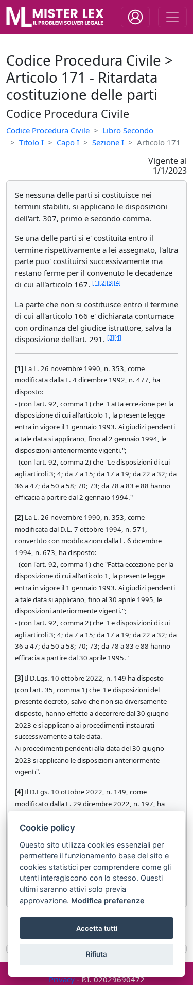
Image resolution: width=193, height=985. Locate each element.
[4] (117, 282)
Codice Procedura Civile (48, 130)
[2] (103, 282)
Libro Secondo (127, 130)
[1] (95, 282)
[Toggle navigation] (135, 17)
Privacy (62, 979)
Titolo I (31, 142)
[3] (110, 282)
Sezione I (108, 142)
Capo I (68, 142)
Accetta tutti (96, 928)
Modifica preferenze (108, 900)
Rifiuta (96, 954)
